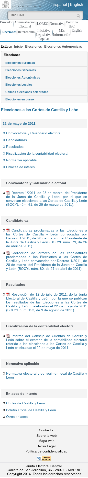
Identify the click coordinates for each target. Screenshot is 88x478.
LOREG (42, 24)
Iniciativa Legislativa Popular (43, 34)
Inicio (18, 46)
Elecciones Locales (19, 84)
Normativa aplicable (21, 160)
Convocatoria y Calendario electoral (33, 133)
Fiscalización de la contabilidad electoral (37, 153)
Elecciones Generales (20, 70)
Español (60, 4)
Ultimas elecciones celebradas (26, 92)
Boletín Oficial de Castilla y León (31, 410)
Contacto (46, 430)
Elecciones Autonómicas (63, 46)
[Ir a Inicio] (22, 4)
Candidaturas (16, 140)
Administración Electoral (24, 24)
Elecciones (8, 32)
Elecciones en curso (19, 99)
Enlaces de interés (20, 167)
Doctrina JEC (72, 24)
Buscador (6, 22)
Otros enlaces (17, 417)
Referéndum (26, 32)
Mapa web (46, 441)
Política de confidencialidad (46, 451)
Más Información (61, 32)
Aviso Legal (46, 446)
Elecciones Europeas (20, 63)
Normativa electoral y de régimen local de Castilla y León (46, 375)
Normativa (57, 24)
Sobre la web (46, 435)
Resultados (14, 147)
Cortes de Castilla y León (25, 403)
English (76, 4)
